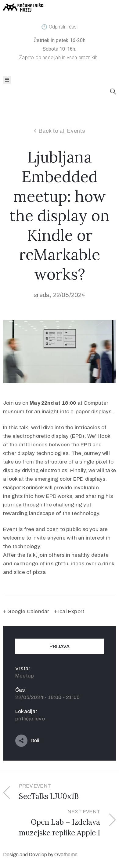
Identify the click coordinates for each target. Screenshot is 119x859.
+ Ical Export (69, 611)
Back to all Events (61, 131)
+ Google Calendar (26, 611)
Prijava (59, 646)
